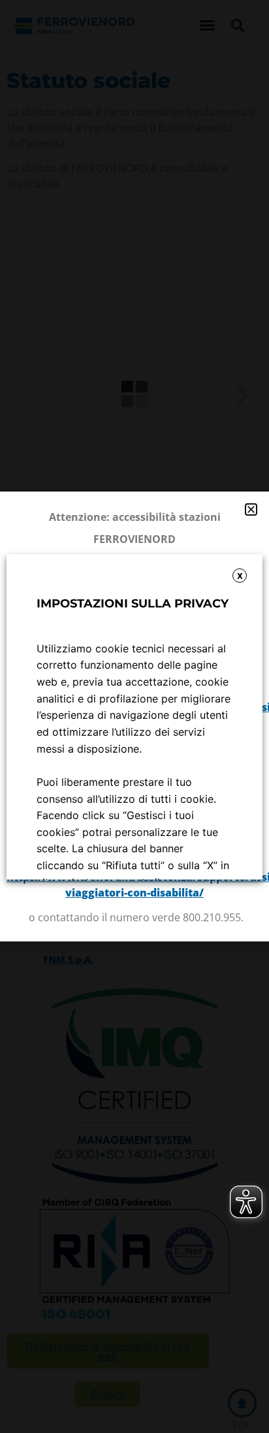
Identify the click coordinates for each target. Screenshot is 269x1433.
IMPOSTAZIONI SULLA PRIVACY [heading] (133, 603)
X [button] (240, 576)
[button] (251, 509)
